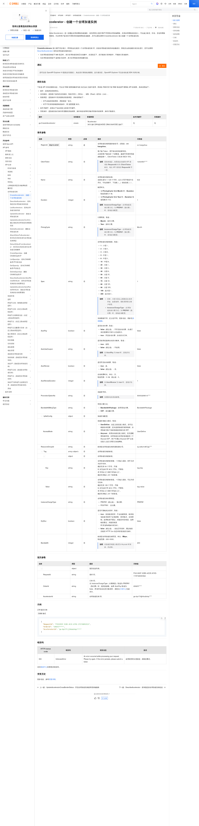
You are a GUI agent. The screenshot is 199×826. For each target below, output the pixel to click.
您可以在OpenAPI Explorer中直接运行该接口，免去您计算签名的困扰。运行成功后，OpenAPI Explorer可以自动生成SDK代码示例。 (90, 72)
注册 (185, 4)
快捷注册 (15, 37)
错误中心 (44, 667)
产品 (30, 4)
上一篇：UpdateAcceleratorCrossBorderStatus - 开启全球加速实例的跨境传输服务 (69, 687)
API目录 (68, 15)
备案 (174, 4)
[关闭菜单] (3, 3)
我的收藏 (160, 27)
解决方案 (37, 4)
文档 (169, 4)
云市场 (56, 4)
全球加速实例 (77, 15)
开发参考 (53, 15)
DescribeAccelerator (45, 51)
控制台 (180, 4)
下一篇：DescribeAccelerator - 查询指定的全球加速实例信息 (141, 687)
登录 (194, 4)
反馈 (105, 698)
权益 (44, 4)
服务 (68, 4)
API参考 (60, 15)
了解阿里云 (76, 4)
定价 (49, 4)
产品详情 (149, 27)
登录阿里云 (35, 37)
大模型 (23, 4)
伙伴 (62, 4)
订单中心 (123, 589)
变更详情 (52, 679)
